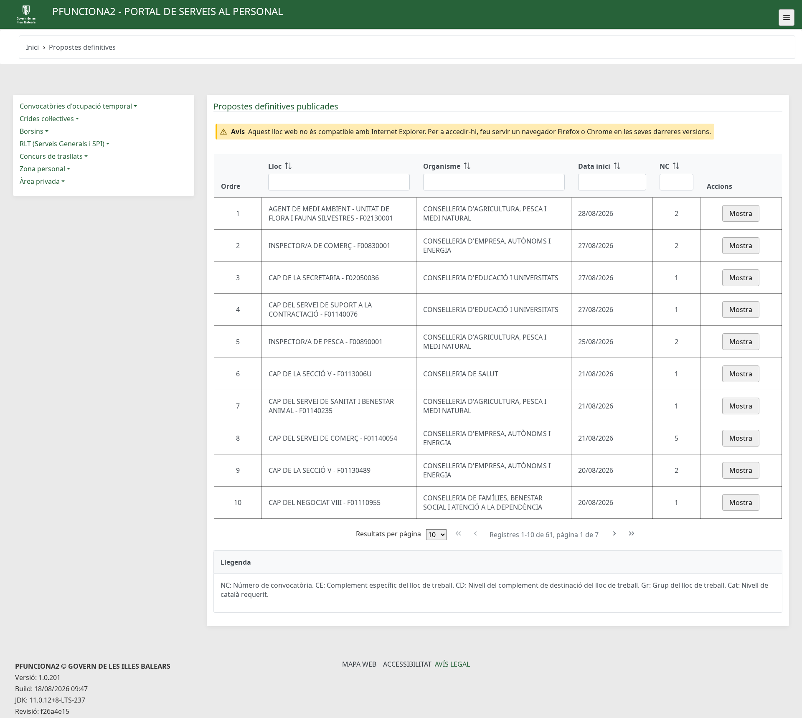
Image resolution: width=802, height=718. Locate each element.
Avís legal (452, 664)
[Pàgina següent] (614, 533)
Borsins (31, 131)
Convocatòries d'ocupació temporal (76, 106)
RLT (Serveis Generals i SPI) (62, 143)
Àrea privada (40, 181)
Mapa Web (359, 664)
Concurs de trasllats (51, 156)
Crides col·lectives (47, 118)
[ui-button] (786, 17)
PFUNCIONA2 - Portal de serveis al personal (167, 11)
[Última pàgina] (632, 533)
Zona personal (42, 168)
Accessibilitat (407, 664)
